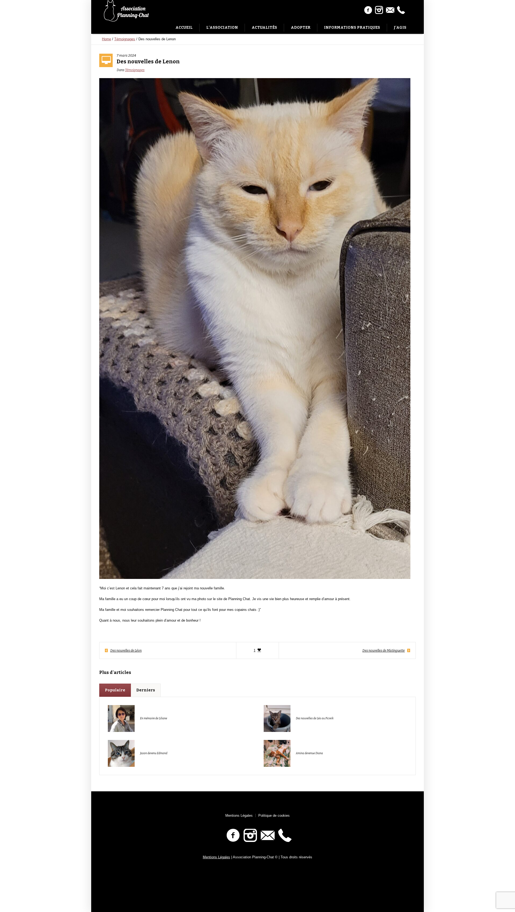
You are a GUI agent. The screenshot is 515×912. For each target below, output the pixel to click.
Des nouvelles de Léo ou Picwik (314, 718)
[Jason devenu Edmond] (121, 753)
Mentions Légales (239, 815)
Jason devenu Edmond (153, 753)
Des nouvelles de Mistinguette (383, 650)
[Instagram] (379, 10)
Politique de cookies (274, 815)
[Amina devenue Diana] (277, 753)
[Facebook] (368, 10)
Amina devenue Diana (309, 753)
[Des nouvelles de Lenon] (254, 328)
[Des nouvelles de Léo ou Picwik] (277, 718)
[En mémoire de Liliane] (121, 718)
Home (106, 39)
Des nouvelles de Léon (126, 650)
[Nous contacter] (390, 10)
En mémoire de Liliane (153, 718)
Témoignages (124, 39)
